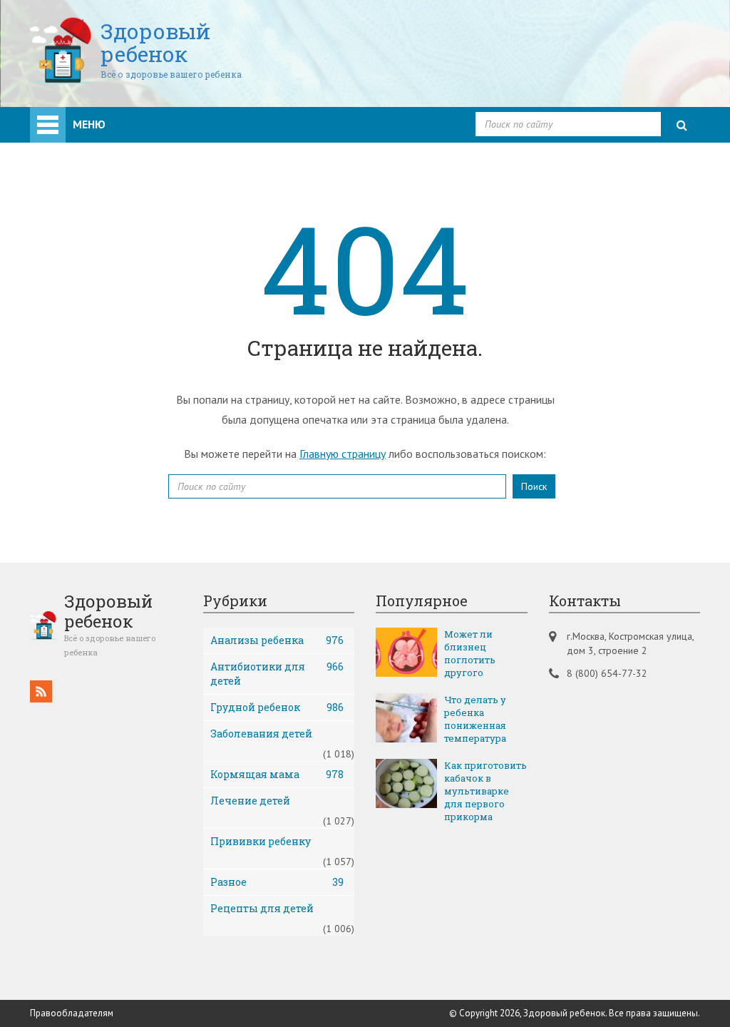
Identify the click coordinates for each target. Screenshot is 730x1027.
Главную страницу (342, 453)
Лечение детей (250, 800)
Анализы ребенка (277, 640)
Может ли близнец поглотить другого (469, 653)
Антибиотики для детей (277, 674)
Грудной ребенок (277, 707)
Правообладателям (71, 1013)
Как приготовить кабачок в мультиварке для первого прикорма (485, 791)
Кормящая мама (277, 774)
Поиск (534, 486)
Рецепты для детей (262, 908)
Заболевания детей (261, 733)
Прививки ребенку (260, 841)
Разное (277, 882)
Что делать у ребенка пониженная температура (475, 719)
